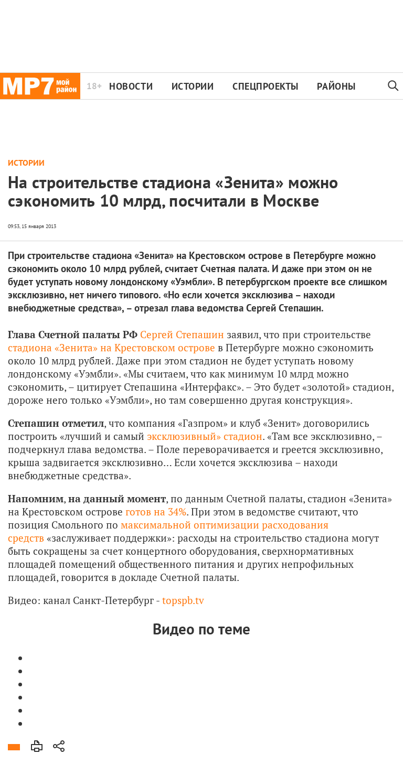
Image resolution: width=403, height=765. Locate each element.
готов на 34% (155, 511)
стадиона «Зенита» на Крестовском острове (111, 347)
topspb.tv (183, 600)
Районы (336, 86)
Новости (131, 86)
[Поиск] (393, 86)
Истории (193, 86)
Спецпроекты (265, 86)
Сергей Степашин (182, 334)
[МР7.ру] (40, 86)
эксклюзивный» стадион (204, 436)
